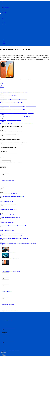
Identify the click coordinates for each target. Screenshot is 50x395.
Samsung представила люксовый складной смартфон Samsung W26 (12, 109)
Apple (3, 243)
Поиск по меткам (4, 355)
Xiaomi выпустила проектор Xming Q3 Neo (7, 291)
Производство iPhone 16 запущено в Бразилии (7, 206)
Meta (14, 243)
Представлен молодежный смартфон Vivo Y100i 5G (8, 180)
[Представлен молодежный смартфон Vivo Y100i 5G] (5, 179)
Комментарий (2, 157)
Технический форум (5, 8)
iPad (9, 243)
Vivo (2, 4)
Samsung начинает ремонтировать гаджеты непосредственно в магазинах (13, 99)
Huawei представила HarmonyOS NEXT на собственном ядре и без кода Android (12, 196)
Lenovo (13, 243)
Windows (31, 243)
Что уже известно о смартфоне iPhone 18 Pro (8, 95)
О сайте (2, 353)
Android (1, 243)
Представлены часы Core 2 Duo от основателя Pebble (8, 204)
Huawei (7, 243)
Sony (28, 243)
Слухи (3, 45)
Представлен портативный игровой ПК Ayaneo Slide (8, 304)
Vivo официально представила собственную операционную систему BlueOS (10, 186)
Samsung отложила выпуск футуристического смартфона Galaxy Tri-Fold (11, 235)
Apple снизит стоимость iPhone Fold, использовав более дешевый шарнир (14, 92)
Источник (1, 83)
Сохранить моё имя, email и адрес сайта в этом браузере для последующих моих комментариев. (12, 162)
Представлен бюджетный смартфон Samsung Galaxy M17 (10, 120)
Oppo (2, 1)
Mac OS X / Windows (4, 24)
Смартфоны (3, 18)
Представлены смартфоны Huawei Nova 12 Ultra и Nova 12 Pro (9, 227)
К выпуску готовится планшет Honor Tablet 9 (7, 230)
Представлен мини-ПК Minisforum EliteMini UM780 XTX (8, 193)
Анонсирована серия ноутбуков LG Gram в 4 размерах (8, 214)
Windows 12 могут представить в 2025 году (6, 201)
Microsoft (16, 243)
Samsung (26, 243)
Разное (4, 43)
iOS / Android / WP (3, 22)
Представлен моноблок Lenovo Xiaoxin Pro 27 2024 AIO (8, 209)
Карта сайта (3, 354)
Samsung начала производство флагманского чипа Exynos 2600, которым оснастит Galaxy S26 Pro (18, 106)
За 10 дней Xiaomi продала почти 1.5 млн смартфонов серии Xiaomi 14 (10, 310)
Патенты (4, 41)
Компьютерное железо (4, 332)
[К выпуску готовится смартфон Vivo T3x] (5, 173)
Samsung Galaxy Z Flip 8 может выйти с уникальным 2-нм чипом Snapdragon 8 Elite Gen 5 (17, 113)
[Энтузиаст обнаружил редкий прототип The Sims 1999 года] (5, 251)
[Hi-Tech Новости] (2, 13)
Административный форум (6, 7)
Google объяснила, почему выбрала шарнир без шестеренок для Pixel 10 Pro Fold (15, 116)
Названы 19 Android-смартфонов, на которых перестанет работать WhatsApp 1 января (13, 225)
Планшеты (3, 20)
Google (2, 3)
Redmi (23, 243)
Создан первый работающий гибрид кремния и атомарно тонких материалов (11, 271)
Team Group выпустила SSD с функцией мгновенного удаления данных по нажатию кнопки (14, 238)
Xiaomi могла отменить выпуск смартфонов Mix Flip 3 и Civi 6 (11, 102)
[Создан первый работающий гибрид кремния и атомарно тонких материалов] (8, 328)
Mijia (18, 243)
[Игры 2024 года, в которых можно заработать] (5, 297)
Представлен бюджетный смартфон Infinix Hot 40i (7, 222)
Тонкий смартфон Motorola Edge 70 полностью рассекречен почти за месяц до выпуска (16, 123)
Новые (2, 244)
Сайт (0, 161)
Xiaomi (2, 2)
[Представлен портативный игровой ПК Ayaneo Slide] (5, 303)
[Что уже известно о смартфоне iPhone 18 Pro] (5, 264)
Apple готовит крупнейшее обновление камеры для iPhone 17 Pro (10, 217)
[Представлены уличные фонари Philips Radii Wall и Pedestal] (5, 284)
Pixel (20, 243)
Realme (2, 6)
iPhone (11, 243)
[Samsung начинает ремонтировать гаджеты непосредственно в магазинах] (5, 277)
